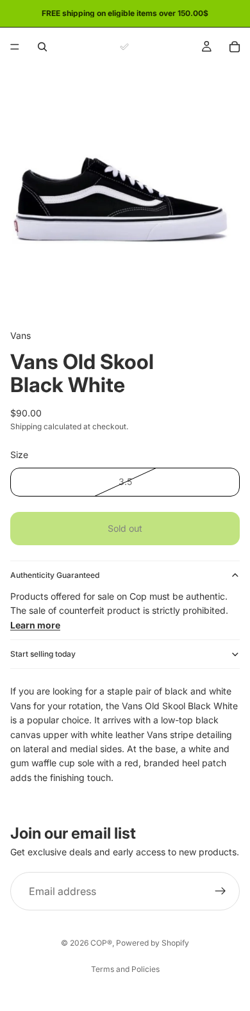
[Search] (42, 47)
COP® (101, 943)
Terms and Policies (125, 969)
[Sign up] (220, 891)
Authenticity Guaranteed (54, 575)
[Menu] (14, 47)
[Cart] (235, 47)
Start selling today (43, 654)
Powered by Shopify (152, 943)
